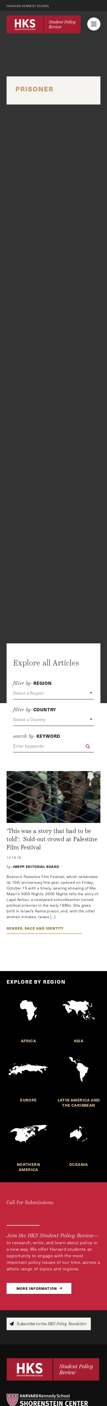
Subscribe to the (51, 1324)
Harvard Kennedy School (28, 6)
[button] (53, 693)
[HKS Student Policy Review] (44, 24)
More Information (36, 1288)
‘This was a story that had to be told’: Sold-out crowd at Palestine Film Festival (52, 839)
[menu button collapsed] (93, 24)
